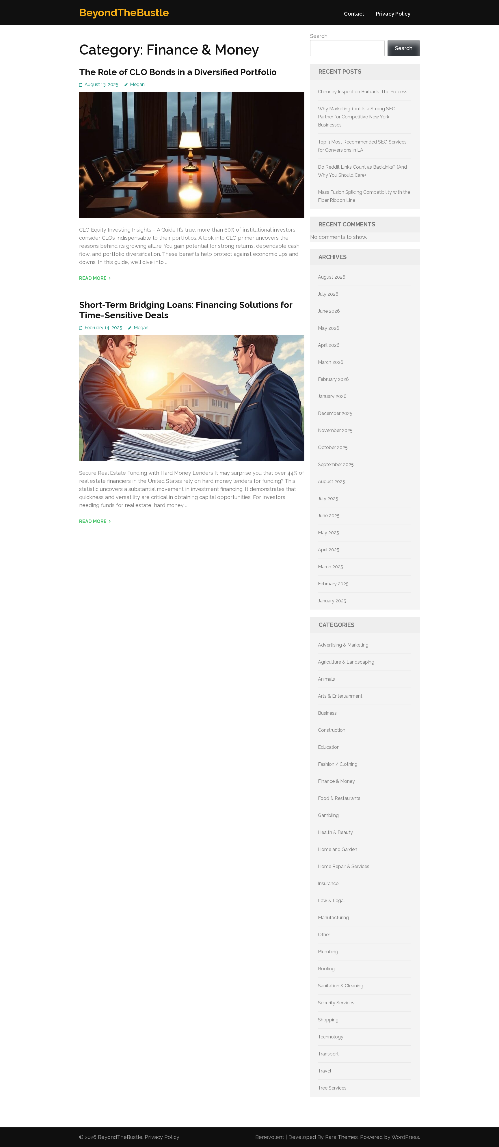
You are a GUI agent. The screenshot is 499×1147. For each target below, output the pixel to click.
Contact (354, 14)
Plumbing (328, 951)
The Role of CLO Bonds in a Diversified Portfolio (178, 72)
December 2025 (335, 413)
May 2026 (328, 328)
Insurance (328, 883)
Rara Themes (341, 1137)
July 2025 (328, 498)
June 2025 (329, 515)
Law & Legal (331, 900)
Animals (326, 679)
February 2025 (333, 583)
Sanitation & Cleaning (340, 985)
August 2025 (331, 481)
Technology (330, 1037)
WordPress (405, 1137)
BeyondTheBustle (124, 12)
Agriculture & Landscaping (346, 662)
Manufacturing (333, 917)
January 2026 (332, 396)
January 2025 (332, 601)
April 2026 (329, 345)
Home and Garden (337, 849)
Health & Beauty (335, 832)
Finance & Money (336, 781)
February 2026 (333, 379)
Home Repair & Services (343, 866)
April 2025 (328, 549)
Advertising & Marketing (343, 645)
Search (318, 36)
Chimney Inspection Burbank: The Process (362, 91)
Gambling (328, 815)
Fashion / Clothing (338, 764)
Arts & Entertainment (340, 696)
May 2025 (328, 532)
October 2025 (333, 447)
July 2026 (328, 294)
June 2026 (329, 311)
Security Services (336, 1003)
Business (327, 713)
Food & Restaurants (339, 798)
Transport (328, 1054)
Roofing (326, 968)
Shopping (328, 1020)
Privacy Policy (393, 14)
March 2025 (330, 566)
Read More (93, 278)
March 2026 (330, 362)
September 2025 (336, 464)
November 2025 (335, 430)
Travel (324, 1071)
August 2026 (331, 277)
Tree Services (332, 1088)
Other (324, 934)
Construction (331, 730)
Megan (137, 84)
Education (329, 747)
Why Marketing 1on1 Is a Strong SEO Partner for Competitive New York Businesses (357, 117)
